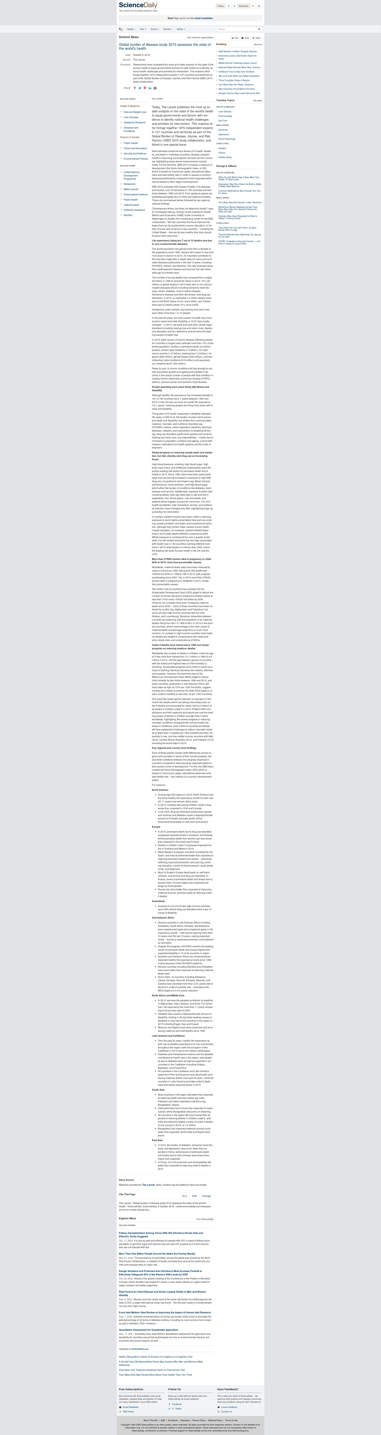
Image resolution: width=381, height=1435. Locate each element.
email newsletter (204, 18)
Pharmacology (225, 115)
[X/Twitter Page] (234, 6)
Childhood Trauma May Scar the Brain (236, 71)
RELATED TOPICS (127, 99)
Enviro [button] (154, 29)
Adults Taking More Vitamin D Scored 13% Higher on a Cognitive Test (155, 1356)
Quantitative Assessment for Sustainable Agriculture (148, 1329)
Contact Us (226, 1411)
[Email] (155, 88)
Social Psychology (226, 138)
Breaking (221, 44)
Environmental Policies (136, 158)
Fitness (221, 152)
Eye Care (222, 120)
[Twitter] (140, 88)
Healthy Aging (225, 157)
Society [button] (167, 29)
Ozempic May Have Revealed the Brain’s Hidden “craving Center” (237, 217)
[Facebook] (135, 88)
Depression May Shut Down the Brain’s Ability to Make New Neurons (239, 185)
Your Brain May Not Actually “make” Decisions (240, 202)
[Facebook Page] (229, 6)
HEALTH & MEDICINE (225, 106)
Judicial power (131, 204)
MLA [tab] (184, 1196)
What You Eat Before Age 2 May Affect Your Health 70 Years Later (239, 178)
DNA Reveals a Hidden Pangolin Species (237, 51)
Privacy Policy (198, 1420)
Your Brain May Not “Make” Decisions (236, 84)
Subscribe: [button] (244, 5)
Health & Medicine (130, 106)
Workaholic (130, 184)
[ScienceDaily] (138, 5)
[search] (259, 29)
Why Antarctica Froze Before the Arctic (236, 88)
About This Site (150, 1420)
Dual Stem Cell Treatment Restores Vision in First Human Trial (152, 1370)
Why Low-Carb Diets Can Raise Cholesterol (239, 75)
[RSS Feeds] (253, 6)
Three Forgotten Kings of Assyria (234, 80)
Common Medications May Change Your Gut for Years (239, 191)
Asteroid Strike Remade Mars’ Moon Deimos (239, 67)
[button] (235, 38)
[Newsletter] (259, 6)
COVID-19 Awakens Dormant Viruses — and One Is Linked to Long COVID (239, 242)
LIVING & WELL (222, 143)
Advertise (185, 1420)
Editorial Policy (215, 1420)
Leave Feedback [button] (229, 1407)
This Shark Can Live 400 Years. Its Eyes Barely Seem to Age (237, 228)
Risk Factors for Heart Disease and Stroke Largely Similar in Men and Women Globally (162, 1293)
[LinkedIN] (150, 88)
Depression (223, 134)
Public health (131, 199)
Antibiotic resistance (134, 210)
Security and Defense (135, 153)
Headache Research (135, 122)
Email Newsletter (131, 1407)
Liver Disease (131, 117)
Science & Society (129, 137)
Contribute (173, 1420)
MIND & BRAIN (222, 125)
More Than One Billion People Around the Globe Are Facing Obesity (157, 1253)
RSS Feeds (128, 1411)
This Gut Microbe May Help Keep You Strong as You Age (239, 235)
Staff (163, 1420)
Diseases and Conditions (131, 129)
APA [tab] (194, 1196)
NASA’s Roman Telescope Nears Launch (237, 62)
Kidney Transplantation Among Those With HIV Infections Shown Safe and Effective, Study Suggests (161, 1234)
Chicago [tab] (206, 1196)
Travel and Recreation (135, 148)
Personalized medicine (136, 194)
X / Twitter (177, 1408)
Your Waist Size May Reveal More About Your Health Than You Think (155, 1374)
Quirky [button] (180, 29)
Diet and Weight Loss (135, 112)
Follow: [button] (220, 5)
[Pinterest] (145, 88)
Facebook (177, 1404)
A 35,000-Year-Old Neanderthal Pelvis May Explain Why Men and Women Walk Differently (161, 1363)
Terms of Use (231, 1420)
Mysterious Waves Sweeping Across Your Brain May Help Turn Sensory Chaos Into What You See (237, 209)
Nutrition (128, 215)
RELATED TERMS (127, 165)
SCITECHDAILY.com (140, 1349)
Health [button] (130, 29)
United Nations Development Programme (131, 175)
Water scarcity (131, 189)
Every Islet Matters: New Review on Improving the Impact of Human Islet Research (165, 1312)
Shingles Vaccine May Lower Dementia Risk (239, 93)
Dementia (223, 129)
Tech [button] (142, 29)
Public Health (131, 143)
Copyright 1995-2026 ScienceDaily (137, 1424)
